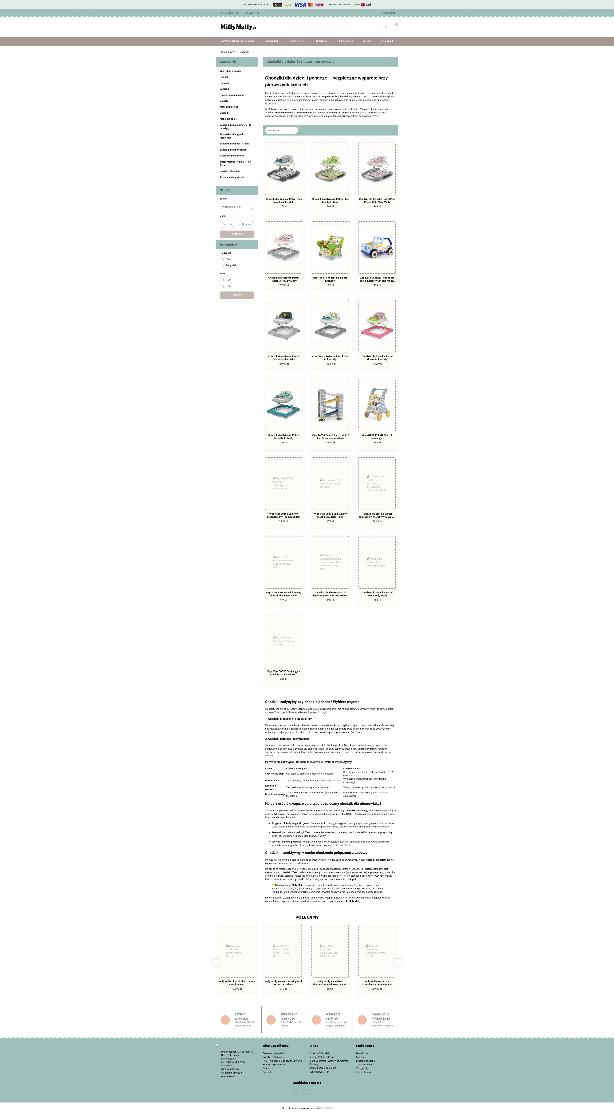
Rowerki (224, 77)
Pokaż (237, 295)
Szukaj (237, 234)
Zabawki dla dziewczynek (233, 149)
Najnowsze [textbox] (273, 130)
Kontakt (387, 42)
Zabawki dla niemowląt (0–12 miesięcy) (236, 127)
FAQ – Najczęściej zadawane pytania (282, 1060)
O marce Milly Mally (320, 1053)
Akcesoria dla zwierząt (232, 177)
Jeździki (224, 89)
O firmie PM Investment (321, 1057)
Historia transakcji (366, 1060)
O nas (367, 42)
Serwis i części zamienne (322, 1067)
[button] (284, 1046)
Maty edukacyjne (229, 106)
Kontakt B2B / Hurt (319, 1071)
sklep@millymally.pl (229, 13)
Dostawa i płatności (273, 1053)
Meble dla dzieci (228, 118)
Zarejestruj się (364, 1072)
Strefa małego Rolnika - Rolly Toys (235, 163)
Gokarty (224, 101)
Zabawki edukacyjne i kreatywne (231, 136)
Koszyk (360, 1057)
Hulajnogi (225, 83)
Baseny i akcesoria (230, 171)
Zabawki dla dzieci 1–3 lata (234, 143)
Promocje (346, 42)
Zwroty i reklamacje (273, 1057)
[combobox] (281, 130)
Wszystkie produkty (230, 71)
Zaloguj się (362, 1068)
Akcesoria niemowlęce (232, 155)
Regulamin (268, 1068)
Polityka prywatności (274, 1064)
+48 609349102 (252, 13)
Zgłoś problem (364, 1064)
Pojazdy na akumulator (232, 95)
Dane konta (362, 1053)
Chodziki (224, 113)
